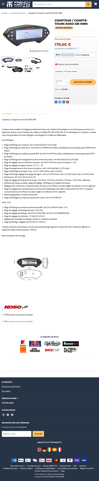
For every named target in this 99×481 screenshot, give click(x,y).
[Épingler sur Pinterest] (67, 102)
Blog (62, 471)
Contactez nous (65, 466)
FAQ (75, 466)
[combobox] (58, 4)
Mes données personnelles (68, 468)
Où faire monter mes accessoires (46, 471)
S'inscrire (38, 434)
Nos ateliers (6, 391)
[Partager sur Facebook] (56, 102)
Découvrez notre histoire (11, 386)
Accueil (4, 13)
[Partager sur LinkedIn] (63, 102)
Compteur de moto (17, 13)
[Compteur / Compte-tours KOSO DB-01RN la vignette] (8, 60)
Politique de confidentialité (45, 468)
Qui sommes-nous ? (17, 466)
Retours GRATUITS (50, 466)
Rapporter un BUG (86, 468)
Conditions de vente (10, 468)
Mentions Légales (26, 468)
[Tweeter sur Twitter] (59, 102)
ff (18, 4)
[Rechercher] (88, 4)
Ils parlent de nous (34, 466)
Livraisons (82, 466)
